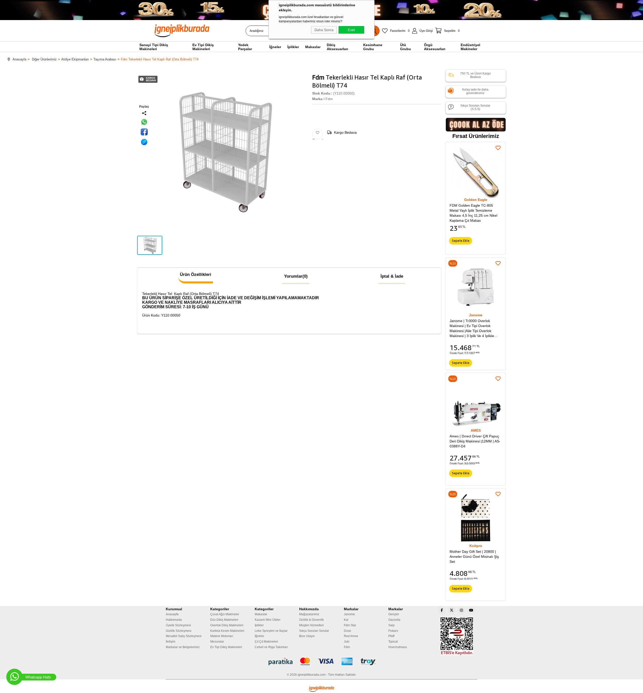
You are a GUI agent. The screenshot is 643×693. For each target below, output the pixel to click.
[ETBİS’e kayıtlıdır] (457, 636)
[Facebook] (442, 610)
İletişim (170, 641)
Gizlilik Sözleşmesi (178, 631)
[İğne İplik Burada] (210, 30)
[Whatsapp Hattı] (14, 677)
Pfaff (391, 636)
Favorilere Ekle (498, 148)
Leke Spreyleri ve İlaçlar (271, 631)
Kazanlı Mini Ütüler (268, 620)
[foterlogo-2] (322, 662)
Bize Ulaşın (307, 636)
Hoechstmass (397, 647)
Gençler (393, 614)
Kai (346, 620)
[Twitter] (451, 610)
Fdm (347, 647)
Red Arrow (351, 636)
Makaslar (261, 614)
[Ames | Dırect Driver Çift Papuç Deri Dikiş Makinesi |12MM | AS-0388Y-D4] (476, 403)
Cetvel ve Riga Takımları (271, 647)
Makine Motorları (221, 636)
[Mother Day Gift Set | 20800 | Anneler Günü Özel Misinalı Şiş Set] (476, 518)
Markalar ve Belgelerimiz (183, 647)
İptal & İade (392, 276)
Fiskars (393, 631)
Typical (393, 641)
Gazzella (394, 620)
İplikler (259, 625)
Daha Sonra (324, 30)
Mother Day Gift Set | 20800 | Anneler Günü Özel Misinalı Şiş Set (474, 557)
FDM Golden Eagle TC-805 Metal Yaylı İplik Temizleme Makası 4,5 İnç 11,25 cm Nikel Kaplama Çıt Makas (473, 212)
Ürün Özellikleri (195, 274)
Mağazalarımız (309, 614)
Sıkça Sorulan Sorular (314, 631)
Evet (351, 30)
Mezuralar (217, 641)
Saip (391, 625)
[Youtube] (471, 610)
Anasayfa (172, 614)
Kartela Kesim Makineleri (227, 631)
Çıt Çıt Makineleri (266, 641)
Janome (349, 614)
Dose (347, 631)
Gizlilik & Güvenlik (311, 620)
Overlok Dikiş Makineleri (226, 625)
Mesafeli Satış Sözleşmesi (183, 636)
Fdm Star (350, 625)
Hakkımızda (174, 620)
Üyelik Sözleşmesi (178, 625)
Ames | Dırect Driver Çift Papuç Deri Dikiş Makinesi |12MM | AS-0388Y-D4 (475, 441)
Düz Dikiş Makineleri (224, 620)
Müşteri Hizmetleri (311, 625)
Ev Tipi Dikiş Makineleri (226, 647)
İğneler (259, 636)
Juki (346, 641)
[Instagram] (461, 610)
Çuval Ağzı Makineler (224, 614)
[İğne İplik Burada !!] (321, 689)
